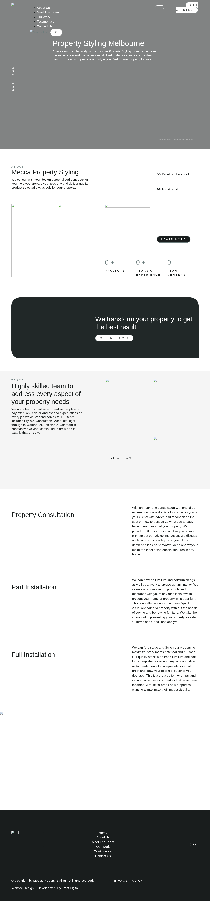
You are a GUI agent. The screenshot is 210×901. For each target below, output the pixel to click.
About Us (43, 7)
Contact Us (44, 26)
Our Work (43, 17)
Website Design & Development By (45, 888)
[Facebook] (194, 844)
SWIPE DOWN (13, 78)
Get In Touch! (114, 338)
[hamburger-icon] (159, 7)
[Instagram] (190, 844)
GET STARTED (187, 7)
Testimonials (45, 21)
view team (121, 458)
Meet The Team (48, 12)
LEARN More (173, 239)
